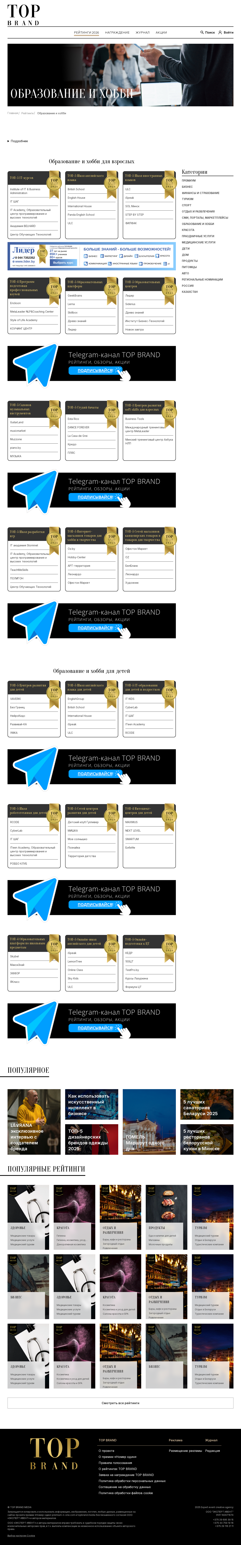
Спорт (186, 205)
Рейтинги (27, 113)
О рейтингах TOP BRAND (118, 1469)
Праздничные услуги (198, 236)
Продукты (190, 260)
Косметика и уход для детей (119, 1309)
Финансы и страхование (200, 193)
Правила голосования (115, 1463)
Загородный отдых (113, 1243)
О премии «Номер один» (118, 1457)
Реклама (175, 1440)
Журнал (211, 1440)
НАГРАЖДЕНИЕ (117, 32)
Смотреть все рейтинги (120, 1403)
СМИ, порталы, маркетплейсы (205, 217)
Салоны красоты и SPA (115, 1313)
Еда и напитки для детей (162, 1235)
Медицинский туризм (22, 1244)
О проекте (106, 1451)
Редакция (212, 1451)
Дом (185, 254)
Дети (186, 248)
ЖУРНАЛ (143, 32)
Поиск (210, 32)
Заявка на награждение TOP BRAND (126, 1475)
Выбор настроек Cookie (21, 1535)
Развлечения (110, 1248)
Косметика (109, 1305)
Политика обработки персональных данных (132, 1481)
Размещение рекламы (185, 1451)
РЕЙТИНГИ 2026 (86, 32)
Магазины (154, 1240)
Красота (188, 230)
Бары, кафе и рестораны (117, 1239)
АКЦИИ (161, 32)
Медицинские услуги (198, 242)
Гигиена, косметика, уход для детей (71, 1240)
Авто (185, 273)
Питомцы (189, 267)
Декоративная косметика (71, 1244)
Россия (188, 285)
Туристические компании (209, 1244)
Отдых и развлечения (198, 211)
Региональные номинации (202, 279)
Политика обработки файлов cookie (126, 1493)
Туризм (187, 199)
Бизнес (187, 186)
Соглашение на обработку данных (125, 1487)
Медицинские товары (23, 1235)
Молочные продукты (160, 1244)
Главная (13, 113)
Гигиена (61, 1235)
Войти (228, 32)
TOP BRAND (108, 1440)
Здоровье (18, 1228)
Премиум (189, 180)
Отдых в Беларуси (205, 1240)
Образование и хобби (198, 223)
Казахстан (190, 291)
